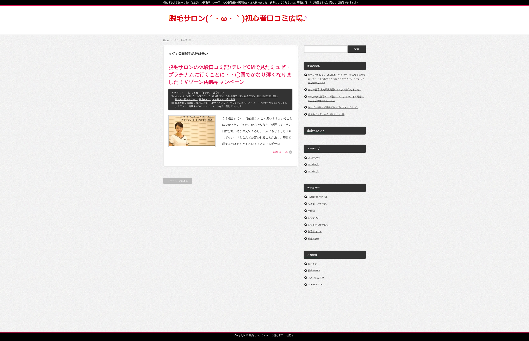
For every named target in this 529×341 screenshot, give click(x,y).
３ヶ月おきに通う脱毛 (223, 99)
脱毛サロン (218, 92)
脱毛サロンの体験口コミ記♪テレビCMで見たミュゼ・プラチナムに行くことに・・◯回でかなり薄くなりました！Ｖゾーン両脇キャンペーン (230, 74)
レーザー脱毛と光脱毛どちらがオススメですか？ (333, 107)
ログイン (312, 263)
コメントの (316, 277)
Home (166, 40)
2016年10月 (314, 157)
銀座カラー (313, 238)
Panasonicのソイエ (318, 197)
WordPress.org (315, 284)
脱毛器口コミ (315, 231)
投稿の (314, 270)
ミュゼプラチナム (201, 96)
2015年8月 (313, 164)
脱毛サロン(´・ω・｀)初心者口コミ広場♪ (271, 335)
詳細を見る (280, 152)
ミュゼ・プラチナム (201, 92)
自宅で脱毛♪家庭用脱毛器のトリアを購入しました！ (334, 89)
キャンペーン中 (183, 96)
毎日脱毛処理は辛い (267, 96)
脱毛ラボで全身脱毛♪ (319, 224)
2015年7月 (313, 171)
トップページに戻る (177, 181)
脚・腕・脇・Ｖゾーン (186, 99)
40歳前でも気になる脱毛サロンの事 (326, 114)
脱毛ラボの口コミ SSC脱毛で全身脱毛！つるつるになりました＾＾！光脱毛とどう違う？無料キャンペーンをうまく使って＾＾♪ (336, 79)
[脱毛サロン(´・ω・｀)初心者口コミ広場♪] (238, 22)
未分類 (311, 210)
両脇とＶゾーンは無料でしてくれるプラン (233, 96)
